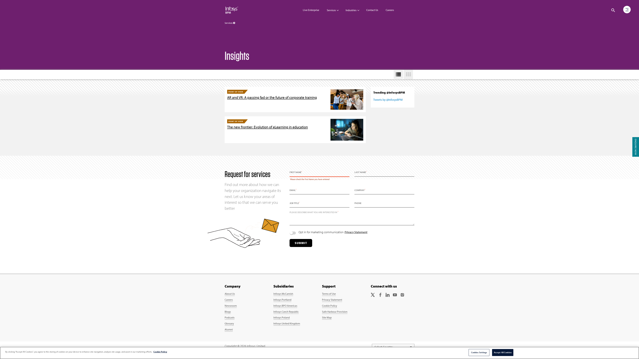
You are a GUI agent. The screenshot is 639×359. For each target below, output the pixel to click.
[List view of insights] (398, 74)
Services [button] (229, 22)
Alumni (229, 329)
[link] (373, 294)
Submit (301, 243)
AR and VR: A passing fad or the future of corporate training (272, 97)
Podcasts (229, 317)
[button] (613, 10)
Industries (351, 10)
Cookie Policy (329, 305)
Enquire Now (635, 147)
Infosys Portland (282, 299)
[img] (231, 10)
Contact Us (372, 10)
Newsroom (231, 305)
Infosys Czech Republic (286, 311)
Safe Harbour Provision (334, 311)
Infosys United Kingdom (286, 323)
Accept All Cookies (503, 352)
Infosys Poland (281, 317)
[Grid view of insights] (408, 74)
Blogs (228, 311)
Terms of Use (329, 293)
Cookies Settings (479, 352)
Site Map (327, 317)
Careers (390, 10)
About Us (230, 293)
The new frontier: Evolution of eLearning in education (267, 127)
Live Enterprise (311, 10)
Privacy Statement (356, 232)
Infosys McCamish (283, 293)
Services (331, 10)
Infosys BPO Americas (285, 305)
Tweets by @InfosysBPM (388, 100)
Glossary (229, 323)
